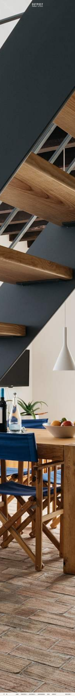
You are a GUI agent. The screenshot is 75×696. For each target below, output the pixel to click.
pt (4, 694)
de (6, 694)
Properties (24, 694)
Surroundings (41, 694)
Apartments (32, 694)
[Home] (37, 4)
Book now (68, 694)
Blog (48, 694)
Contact (54, 694)
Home (17, 694)
